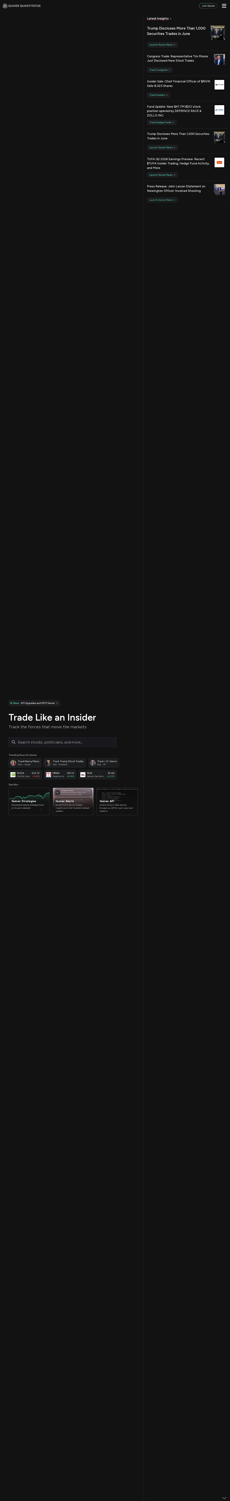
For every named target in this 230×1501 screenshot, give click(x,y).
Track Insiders (157, 95)
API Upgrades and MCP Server (34, 703)
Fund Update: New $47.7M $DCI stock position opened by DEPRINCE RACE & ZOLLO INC (174, 111)
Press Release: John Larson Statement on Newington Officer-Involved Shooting (176, 188)
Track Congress (158, 69)
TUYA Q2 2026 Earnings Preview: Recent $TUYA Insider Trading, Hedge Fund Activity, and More (178, 163)
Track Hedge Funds (160, 122)
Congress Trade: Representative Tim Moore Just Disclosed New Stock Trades (177, 58)
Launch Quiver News (161, 44)
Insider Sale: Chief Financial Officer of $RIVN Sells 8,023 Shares (178, 84)
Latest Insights (158, 18)
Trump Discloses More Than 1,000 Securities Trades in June (176, 31)
